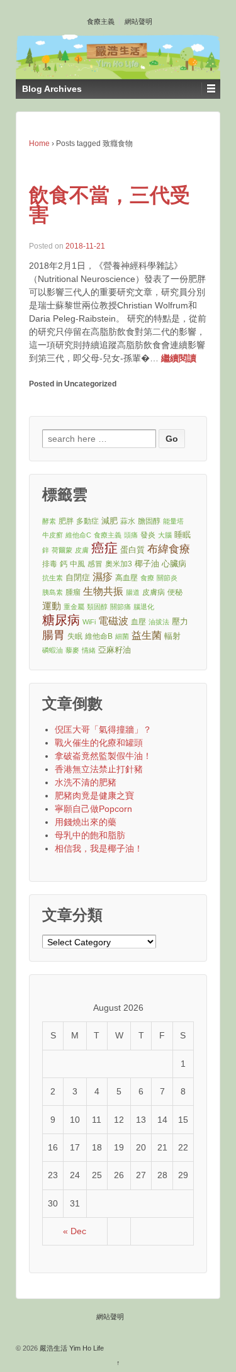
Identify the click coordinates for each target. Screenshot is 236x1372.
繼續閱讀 (178, 358)
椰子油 (147, 563)
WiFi (89, 622)
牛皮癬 (52, 535)
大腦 (165, 535)
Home (39, 143)
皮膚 (82, 550)
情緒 (89, 650)
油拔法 (159, 622)
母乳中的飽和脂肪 (90, 835)
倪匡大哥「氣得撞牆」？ (103, 729)
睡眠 (182, 534)
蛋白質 (132, 549)
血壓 (138, 621)
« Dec (74, 1231)
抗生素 (52, 578)
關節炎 (167, 578)
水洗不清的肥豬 (85, 782)
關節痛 (120, 606)
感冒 (95, 563)
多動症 (87, 521)
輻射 (172, 636)
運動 (51, 605)
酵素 (49, 521)
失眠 (74, 636)
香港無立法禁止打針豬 (99, 769)
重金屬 (74, 606)
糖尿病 (61, 620)
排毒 (49, 563)
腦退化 (143, 606)
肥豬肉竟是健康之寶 (94, 795)
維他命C (78, 535)
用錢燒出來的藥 (85, 822)
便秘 (175, 592)
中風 (77, 563)
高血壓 (126, 577)
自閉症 (77, 577)
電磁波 (113, 621)
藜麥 (72, 650)
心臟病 (174, 563)
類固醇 (97, 606)
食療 (147, 578)
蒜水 (127, 521)
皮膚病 (153, 592)
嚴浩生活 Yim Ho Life (71, 1348)
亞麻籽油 (114, 650)
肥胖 (66, 521)
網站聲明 (138, 21)
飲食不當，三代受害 (109, 205)
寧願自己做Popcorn (93, 809)
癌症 (104, 548)
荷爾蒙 (62, 550)
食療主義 (101, 21)
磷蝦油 (52, 650)
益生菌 (147, 635)
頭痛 (131, 535)
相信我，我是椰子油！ (99, 848)
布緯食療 (168, 549)
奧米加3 (118, 563)
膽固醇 (149, 521)
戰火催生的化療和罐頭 (99, 743)
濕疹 (103, 576)
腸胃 (53, 635)
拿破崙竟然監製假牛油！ (103, 756)
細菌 (122, 636)
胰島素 (52, 592)
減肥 (109, 521)
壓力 (180, 621)
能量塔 (173, 521)
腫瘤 (73, 592)
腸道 (133, 592)
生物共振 (103, 591)
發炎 (147, 535)
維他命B (99, 636)
